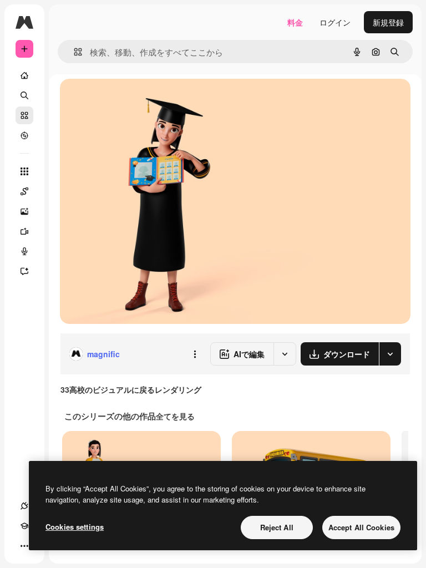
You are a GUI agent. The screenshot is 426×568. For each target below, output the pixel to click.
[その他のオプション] (195, 354)
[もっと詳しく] (24, 135)
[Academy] (24, 526)
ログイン (335, 22)
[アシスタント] (24, 271)
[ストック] (24, 115)
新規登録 (388, 22)
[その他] (24, 546)
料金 (295, 22)
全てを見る (175, 416)
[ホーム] (24, 75)
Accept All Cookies (361, 527)
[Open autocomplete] (73, 52)
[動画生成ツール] (24, 231)
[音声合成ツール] (24, 251)
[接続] (24, 506)
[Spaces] (24, 191)
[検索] (24, 95)
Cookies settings (74, 526)
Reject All (276, 527)
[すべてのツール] (24, 171)
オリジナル (136, 99)
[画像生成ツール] (24, 211)
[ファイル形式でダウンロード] (390, 354)
